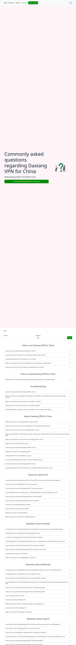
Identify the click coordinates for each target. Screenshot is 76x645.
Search (6, 335)
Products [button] (11, 3)
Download (24, 3)
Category (38, 335)
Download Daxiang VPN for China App (26, 181)
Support (18, 3)
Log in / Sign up (33, 3)
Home (5, 3)
